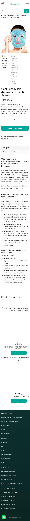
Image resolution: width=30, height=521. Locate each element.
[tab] (15, 148)
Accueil (4, 15)
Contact (3, 429)
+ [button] (24, 119)
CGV (2, 450)
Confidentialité (5, 458)
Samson (9, 138)
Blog (2, 462)
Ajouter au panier (15, 128)
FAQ (2, 446)
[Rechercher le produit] (26, 11)
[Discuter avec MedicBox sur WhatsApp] (4, 517)
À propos (4, 442)
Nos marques (5, 438)
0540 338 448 (5, 467)
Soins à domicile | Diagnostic (16, 136)
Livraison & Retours (7, 479)
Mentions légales (6, 454)
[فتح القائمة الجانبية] (27, 4)
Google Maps (5, 433)
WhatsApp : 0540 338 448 (8, 475)
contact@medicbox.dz (8, 471)
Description (6, 148)
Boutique (11, 15)
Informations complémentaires (12, 152)
